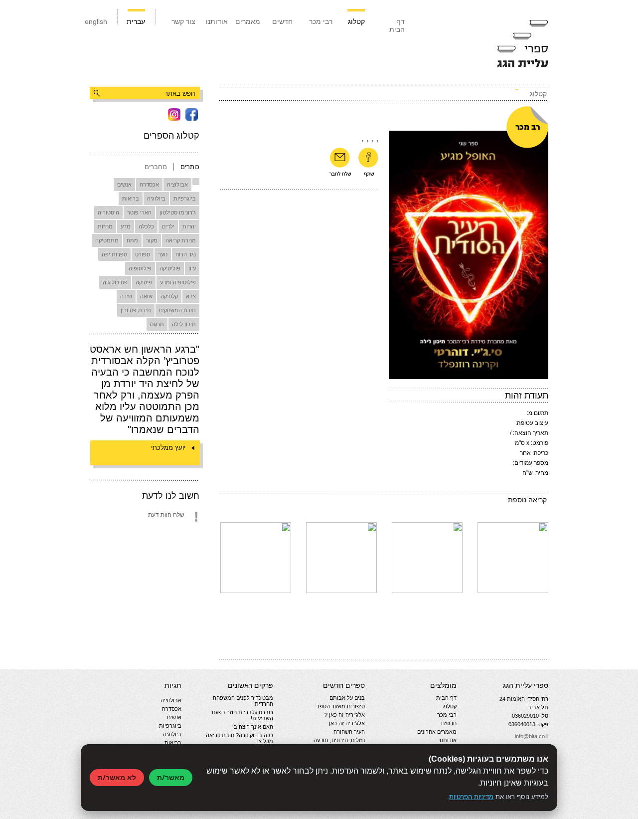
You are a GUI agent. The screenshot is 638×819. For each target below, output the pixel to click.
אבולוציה (177, 185)
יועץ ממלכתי (168, 447)
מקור (152, 240)
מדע (126, 226)
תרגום (157, 324)
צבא (191, 296)
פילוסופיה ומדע (178, 282)
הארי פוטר (139, 212)
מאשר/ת (170, 777)
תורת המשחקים (177, 310)
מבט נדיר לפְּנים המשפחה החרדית (243, 701)
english (96, 21)
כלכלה (146, 226)
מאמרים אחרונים (437, 732)
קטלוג (356, 21)
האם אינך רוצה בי (252, 727)
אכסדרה (149, 185)
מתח (132, 240)
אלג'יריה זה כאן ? (344, 715)
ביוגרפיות (184, 199)
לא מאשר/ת (117, 777)
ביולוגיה (156, 199)
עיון (192, 268)
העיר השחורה (349, 732)
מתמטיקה (107, 240)
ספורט (142, 254)
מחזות (105, 226)
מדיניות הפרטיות (471, 797)
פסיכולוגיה (115, 282)
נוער (162, 254)
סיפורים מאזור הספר (341, 706)
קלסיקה (169, 296)
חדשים (282, 21)
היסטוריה (108, 212)
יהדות (189, 226)
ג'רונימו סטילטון (178, 212)
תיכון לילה (184, 324)
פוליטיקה (170, 268)
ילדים (168, 226)
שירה (126, 296)
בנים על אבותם (347, 698)
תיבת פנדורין (136, 310)
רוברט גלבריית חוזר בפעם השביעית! (242, 715)
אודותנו (217, 21)
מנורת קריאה (180, 240)
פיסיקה (144, 282)
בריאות (130, 199)
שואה (146, 296)
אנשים (124, 185)
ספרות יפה (114, 254)
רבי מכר (320, 21)
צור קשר (183, 21)
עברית (136, 21)
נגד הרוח (185, 254)
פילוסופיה (140, 268)
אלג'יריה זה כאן (347, 723)
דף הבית (397, 25)
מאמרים (247, 21)
